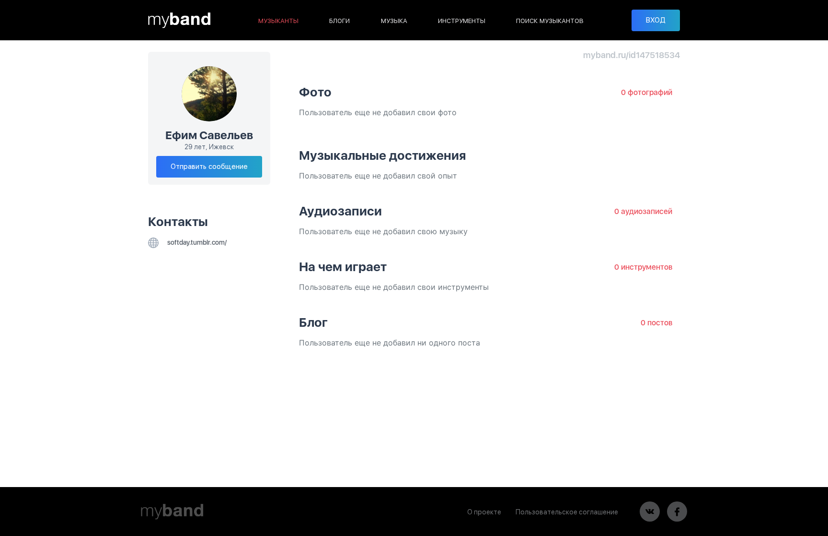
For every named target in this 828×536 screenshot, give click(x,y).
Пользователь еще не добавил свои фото (378, 112)
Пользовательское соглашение (567, 512)
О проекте (484, 512)
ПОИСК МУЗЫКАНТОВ (550, 20)
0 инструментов (643, 267)
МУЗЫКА (394, 20)
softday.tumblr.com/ (196, 242)
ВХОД (656, 20)
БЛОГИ (339, 20)
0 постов (656, 322)
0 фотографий (646, 92)
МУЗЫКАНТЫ (278, 20)
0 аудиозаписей (643, 211)
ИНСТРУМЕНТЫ (461, 20)
